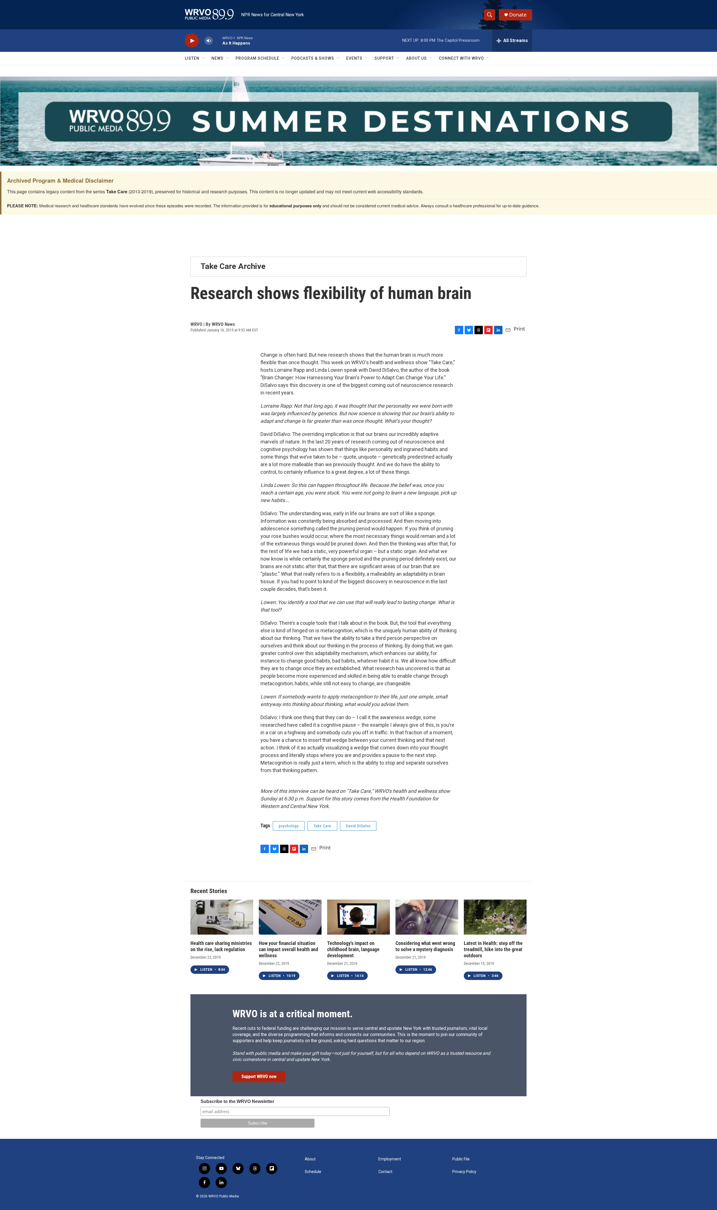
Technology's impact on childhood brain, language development (353, 949)
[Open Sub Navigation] (203, 58)
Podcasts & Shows (312, 58)
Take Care (322, 826)
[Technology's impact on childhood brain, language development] (358, 917)
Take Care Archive (233, 266)
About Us (416, 58)
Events (354, 58)
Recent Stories (208, 891)
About (310, 1159)
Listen (192, 58)
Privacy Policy (464, 1172)
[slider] (217, 40)
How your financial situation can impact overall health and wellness (288, 949)
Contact (385, 1172)
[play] (191, 41)
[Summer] (358, 121)
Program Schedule (257, 58)
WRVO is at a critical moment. (292, 1014)
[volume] (208, 40)
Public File (461, 1159)
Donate (518, 15)
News (217, 58)
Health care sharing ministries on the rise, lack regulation (221, 946)
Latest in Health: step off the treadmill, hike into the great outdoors (493, 949)
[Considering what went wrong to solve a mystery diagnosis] (426, 917)
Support (384, 58)
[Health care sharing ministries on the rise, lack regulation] (221, 917)
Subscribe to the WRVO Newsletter (237, 1101)
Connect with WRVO (461, 58)
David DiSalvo (358, 826)
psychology (289, 826)
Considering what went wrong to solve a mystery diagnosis (425, 946)
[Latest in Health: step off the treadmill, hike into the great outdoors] (495, 917)
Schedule (313, 1172)
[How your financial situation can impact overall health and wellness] (290, 917)
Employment (389, 1159)
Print (519, 328)
